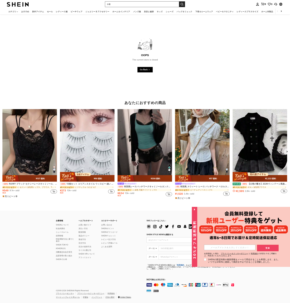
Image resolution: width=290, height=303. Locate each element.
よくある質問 (106, 247)
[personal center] (257, 4)
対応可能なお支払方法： (156, 280)
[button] (275, 4)
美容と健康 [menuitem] (149, 11)
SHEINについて (62, 225)
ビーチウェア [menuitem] (76, 11)
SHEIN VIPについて (87, 254)
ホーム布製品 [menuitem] (267, 11)
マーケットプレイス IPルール (68, 297)
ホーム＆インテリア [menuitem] (121, 11)
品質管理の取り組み (64, 256)
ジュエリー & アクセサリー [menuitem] (97, 11)
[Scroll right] (281, 11)
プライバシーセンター (65, 293)
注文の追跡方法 (85, 247)
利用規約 (180, 265)
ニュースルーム (62, 232)
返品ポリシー (84, 236)
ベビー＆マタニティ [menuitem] (225, 11)
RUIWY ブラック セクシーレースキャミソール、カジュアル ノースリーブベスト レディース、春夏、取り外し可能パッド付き (30, 184)
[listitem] (29, 153)
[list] (171, 226)
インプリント (96, 297)
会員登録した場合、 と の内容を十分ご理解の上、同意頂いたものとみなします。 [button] (240, 255)
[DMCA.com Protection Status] (156, 291)
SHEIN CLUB (61, 259)
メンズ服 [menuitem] (137, 11)
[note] (29, 178)
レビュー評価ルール (109, 243)
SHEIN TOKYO (62, 245)
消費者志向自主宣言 (64, 252)
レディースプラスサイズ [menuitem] (247, 11)
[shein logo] (18, 4)
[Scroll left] (278, 11)
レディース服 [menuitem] (62, 11)
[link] (263, 4)
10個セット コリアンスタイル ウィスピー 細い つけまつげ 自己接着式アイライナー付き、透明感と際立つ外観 (87, 184)
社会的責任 (60, 228)
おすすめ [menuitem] (25, 11)
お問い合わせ (106, 225)
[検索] (182, 4)
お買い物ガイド (85, 225)
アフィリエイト (85, 257)
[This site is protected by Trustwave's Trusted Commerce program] (149, 291)
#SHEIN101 (61, 248)
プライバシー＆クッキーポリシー (90, 293)
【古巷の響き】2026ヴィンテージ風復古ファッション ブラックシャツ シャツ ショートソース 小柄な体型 (260, 184)
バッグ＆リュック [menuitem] (184, 11)
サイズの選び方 (85, 250)
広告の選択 (109, 297)
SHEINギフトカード (109, 232)
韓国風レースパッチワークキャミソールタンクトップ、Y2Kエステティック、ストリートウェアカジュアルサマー (145, 186)
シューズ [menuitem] (170, 11)
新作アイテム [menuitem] (38, 11)
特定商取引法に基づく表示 (65, 240)
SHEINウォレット (108, 236)
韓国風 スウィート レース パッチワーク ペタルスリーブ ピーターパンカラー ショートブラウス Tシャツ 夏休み (203, 186)
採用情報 (59, 236)
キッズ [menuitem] (160, 11)
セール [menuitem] (50, 11)
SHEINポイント (107, 228)
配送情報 (82, 232)
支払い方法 (83, 228)
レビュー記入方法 (108, 239)
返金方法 (82, 239)
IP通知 (85, 297)
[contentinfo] (192, 285)
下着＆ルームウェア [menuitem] (204, 11)
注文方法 (82, 243)
